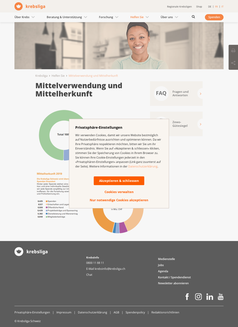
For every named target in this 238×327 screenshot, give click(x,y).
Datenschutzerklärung (143, 166)
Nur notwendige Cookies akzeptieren (119, 200)
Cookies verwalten (119, 192)
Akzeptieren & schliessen (119, 181)
